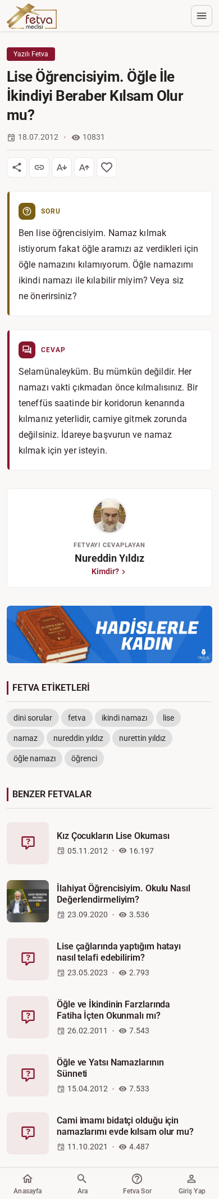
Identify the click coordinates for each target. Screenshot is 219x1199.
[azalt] (62, 167)
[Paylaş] (17, 167)
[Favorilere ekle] (107, 167)
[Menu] (201, 15)
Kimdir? (105, 571)
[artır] (84, 167)
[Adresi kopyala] (39, 167)
